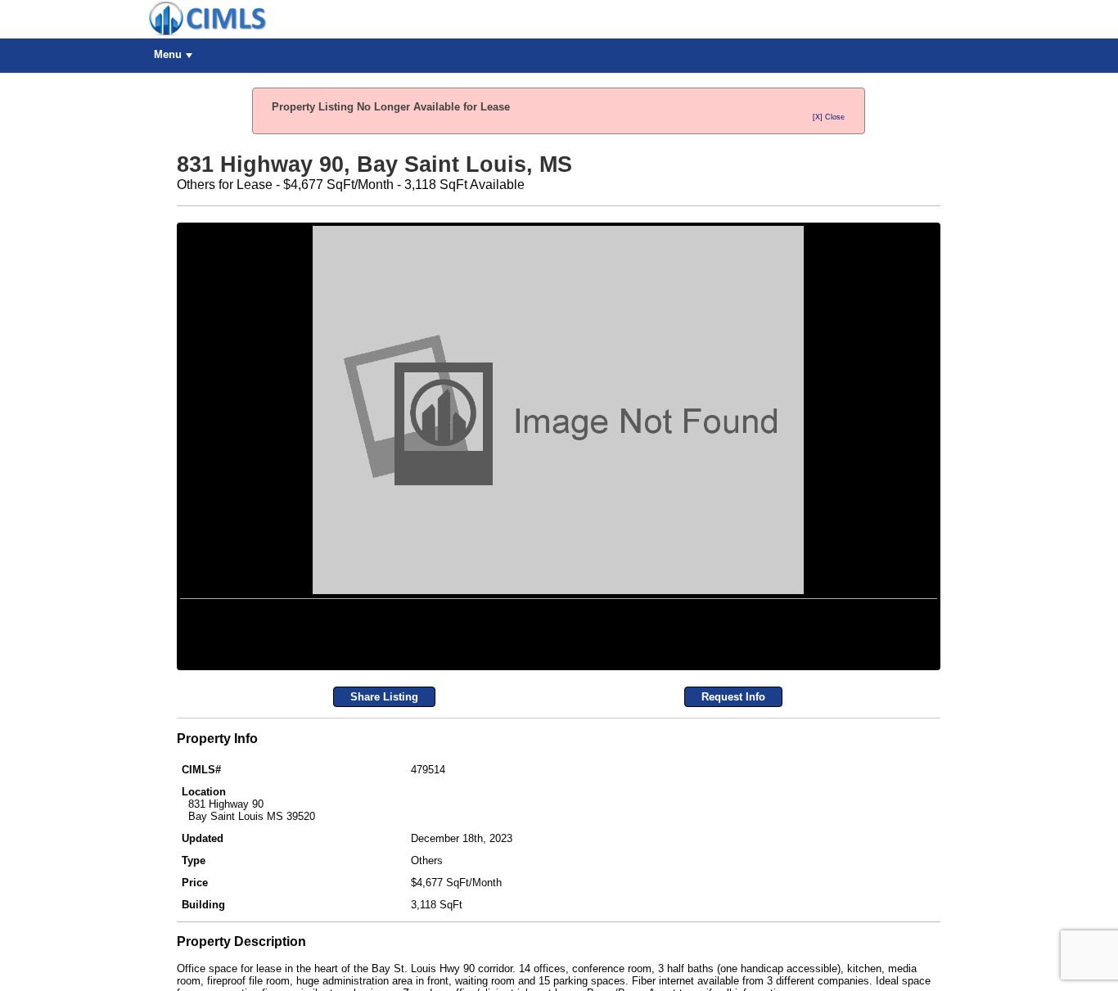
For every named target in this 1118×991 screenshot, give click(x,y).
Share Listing (384, 896)
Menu (168, 54)
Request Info (733, 896)
